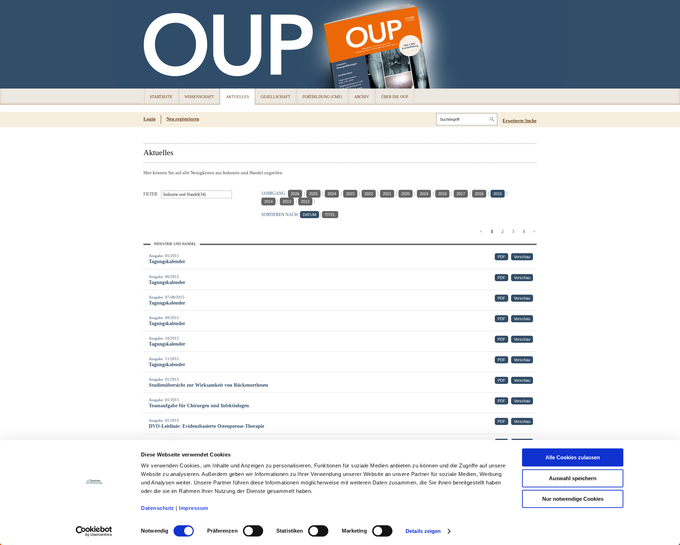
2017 (461, 194)
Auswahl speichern (572, 478)
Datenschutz (157, 508)
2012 (305, 201)
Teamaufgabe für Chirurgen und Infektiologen (199, 405)
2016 (479, 194)
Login (149, 118)
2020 (405, 194)
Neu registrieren (182, 118)
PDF (501, 257)
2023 (350, 194)
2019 (424, 194)
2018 (442, 194)
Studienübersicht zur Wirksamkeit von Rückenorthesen (208, 385)
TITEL (330, 214)
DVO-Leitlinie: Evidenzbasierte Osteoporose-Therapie (206, 426)
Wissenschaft (199, 97)
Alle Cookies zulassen (572, 457)
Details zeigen (423, 531)
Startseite (161, 97)
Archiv (361, 97)
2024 (332, 194)
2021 (387, 194)
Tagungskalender (167, 261)
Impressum (193, 508)
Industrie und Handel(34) (184, 194)
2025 (313, 194)
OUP (152, 44)
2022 (368, 194)
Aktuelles (237, 97)
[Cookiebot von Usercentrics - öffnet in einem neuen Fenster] (94, 531)
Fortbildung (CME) (322, 97)
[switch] (253, 531)
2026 (295, 194)
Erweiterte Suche (520, 120)
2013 (287, 201)
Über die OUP (394, 97)
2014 (268, 201)
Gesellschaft (275, 97)
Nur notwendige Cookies (573, 499)
